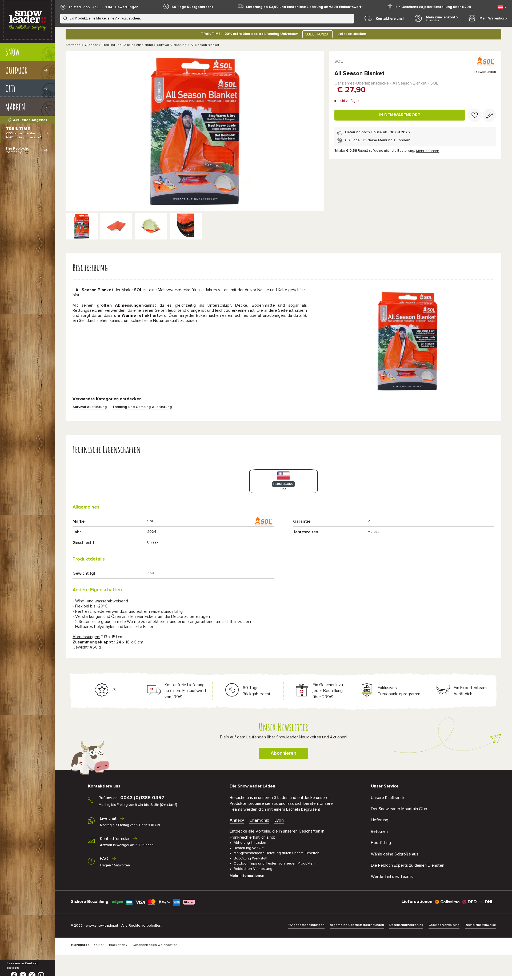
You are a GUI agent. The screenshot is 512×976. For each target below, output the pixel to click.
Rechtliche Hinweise (480, 925)
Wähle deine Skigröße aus (394, 854)
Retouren (379, 831)
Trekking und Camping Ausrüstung (127, 45)
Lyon (279, 820)
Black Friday (118, 945)
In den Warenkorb (400, 115)
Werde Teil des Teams (392, 876)
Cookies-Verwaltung (444, 925)
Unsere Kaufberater (389, 797)
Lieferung (379, 820)
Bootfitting (381, 843)
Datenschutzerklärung (406, 925)
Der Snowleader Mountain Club (399, 809)
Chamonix (259, 820)
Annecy (237, 820)
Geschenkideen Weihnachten (155, 945)
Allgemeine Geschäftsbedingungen (357, 925)
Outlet (99, 945)
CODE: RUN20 (316, 34)
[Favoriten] (474, 115)
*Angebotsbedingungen (306, 925)
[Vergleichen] (489, 115)
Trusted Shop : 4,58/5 (85, 7)
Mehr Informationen (247, 876)
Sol (338, 61)
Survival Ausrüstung (171, 45)
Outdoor (91, 45)
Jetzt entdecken (352, 34)
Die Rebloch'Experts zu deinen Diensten (407, 865)
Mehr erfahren (427, 151)
